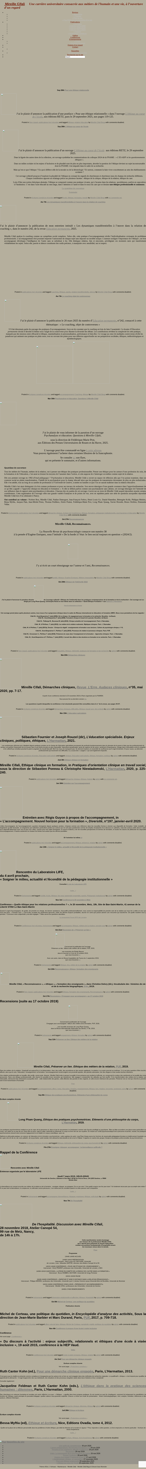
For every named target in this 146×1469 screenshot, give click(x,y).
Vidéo (73, 1350)
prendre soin (100, 926)
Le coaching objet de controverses (76, 296)
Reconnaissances (76, 519)
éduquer (72, 1196)
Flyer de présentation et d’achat (73, 605)
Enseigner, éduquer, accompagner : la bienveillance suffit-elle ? (76, 1147)
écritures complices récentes (42, 198)
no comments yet (115, 198)
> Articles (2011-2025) (77, 30)
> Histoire (77, 32)
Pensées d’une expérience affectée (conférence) (70, 1450)
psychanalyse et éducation (126, 513)
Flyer (73, 1084)
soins (124, 1089)
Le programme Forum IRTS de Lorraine (73, 917)
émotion (73, 1089)
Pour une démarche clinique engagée (76, 1359)
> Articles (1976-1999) (77, 26)
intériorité (75, 651)
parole (68, 292)
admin (113, 651)
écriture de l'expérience (72, 513)
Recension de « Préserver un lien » (76, 930)
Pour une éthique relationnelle (77, 90)
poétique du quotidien (103, 1324)
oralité (91, 1324)
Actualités (60, 651)
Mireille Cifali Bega (98, 122)
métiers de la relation (87, 926)
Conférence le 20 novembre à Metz (76, 900)
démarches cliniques (62, 709)
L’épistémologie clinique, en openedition (68, 1459)
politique (107, 756)
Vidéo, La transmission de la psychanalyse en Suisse (70, 1453)
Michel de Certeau (73, 1324)
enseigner (80, 1196)
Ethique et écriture (76, 1410)
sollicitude (95, 1196)
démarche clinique (55, 513)
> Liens (77, 49)
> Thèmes (77, 16)
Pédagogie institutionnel (96, 896)
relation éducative (81, 122)
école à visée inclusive (71, 1355)
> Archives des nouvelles (77, 53)
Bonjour (75, 12)
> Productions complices (77, 34)
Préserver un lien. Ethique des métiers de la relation (77, 1039)
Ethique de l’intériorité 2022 (77, 582)
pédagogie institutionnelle (106, 513)
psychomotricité (95, 1143)
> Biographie (77, 14)
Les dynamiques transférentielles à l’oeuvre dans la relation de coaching (76, 202)
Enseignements (75, 39)
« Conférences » (16, 1336)
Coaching (78, 394)
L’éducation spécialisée (76, 713)
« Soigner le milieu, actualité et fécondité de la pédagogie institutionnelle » (77, 847)
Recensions (70, 1451)
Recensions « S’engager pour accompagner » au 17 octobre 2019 (76, 996)
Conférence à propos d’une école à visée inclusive (76, 1328)
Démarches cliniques (76, 655)
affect (54, 1089)
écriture (69, 1438)
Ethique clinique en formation (76, 760)
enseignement (82, 1089)
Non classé (33, 122)
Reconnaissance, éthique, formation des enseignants (76, 969)
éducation (66, 1089)
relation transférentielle (80, 292)
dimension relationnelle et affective (65, 1297)
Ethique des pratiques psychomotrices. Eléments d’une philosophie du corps (76, 1095)
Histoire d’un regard (75, 45)
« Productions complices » (78, 1366)
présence (85, 843)
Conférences (75, 37)
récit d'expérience (85, 1438)
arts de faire (54, 1324)
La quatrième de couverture (73, 188)
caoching (55, 292)
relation (92, 843)
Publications (75, 22)
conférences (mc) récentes (32, 926)
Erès (86, 986)
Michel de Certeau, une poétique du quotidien (76, 1302)
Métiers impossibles (86, 578)
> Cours (77, 41)
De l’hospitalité (76, 1201)
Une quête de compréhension (70, 1446)
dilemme (83, 1406)
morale (85, 198)
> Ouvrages (77, 24)
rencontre (109, 1089)
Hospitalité (90, 1297)
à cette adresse (93, 450)
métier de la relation (78, 965)
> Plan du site (77, 18)
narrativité (84, 1324)
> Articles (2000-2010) (77, 28)
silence (92, 292)
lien (68, 965)
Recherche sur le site (75, 55)
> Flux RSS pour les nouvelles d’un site (77, 20)
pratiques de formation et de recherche (94, 651)
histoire (90, 779)
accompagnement (67, 394)
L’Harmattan (56, 740)
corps (59, 1089)
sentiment (117, 1089)
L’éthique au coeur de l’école (76, 126)
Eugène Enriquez (71, 578)
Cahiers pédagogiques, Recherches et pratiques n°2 (70, 1448)
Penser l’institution (70, 1455)
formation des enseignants (79, 992)
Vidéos (75, 35)
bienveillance (63, 1196)
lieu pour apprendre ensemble (69, 896)
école (65, 198)
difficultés (74, 709)
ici (74, 457)
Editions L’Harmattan (114, 601)
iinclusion (78, 198)
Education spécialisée (47, 756)
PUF (118, 1066)
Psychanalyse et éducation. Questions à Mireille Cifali (76, 399)
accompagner (66, 926)
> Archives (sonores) (77, 43)
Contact (75, 47)
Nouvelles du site (15, 1442)
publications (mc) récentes (49, 122)
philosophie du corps (80, 1143)
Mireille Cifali (14, 4)
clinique (68, 756)
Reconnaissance (96, 992)
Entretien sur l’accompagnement (76, 783)
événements (13, 513)
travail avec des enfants (95, 709)
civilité (43, 896)
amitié (55, 578)
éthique (71, 122)
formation (91, 513)
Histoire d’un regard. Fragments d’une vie (70, 1457)
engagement (65, 1035)
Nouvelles (75, 51)
